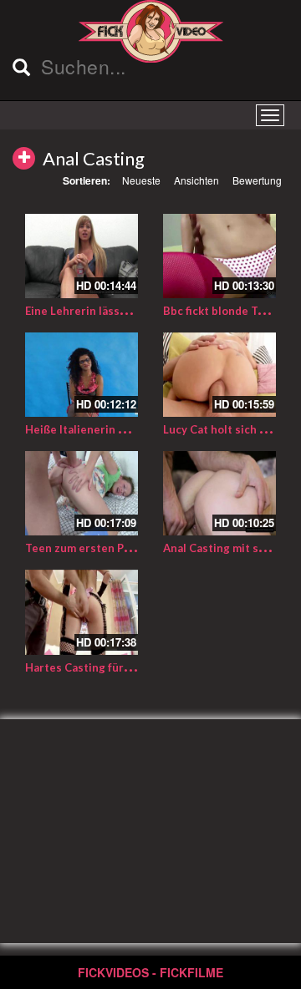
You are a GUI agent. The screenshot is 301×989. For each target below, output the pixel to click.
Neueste (141, 180)
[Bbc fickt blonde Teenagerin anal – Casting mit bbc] (219, 256)
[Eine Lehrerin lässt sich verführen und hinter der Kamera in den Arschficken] (81, 256)
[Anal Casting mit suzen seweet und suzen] (219, 493)
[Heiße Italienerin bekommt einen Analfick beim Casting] (81, 374)
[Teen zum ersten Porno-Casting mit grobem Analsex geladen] (81, 493)
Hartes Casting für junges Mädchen (119, 667)
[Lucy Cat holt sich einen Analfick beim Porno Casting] (219, 374)
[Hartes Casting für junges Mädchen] (81, 612)
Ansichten (196, 180)
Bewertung (257, 180)
